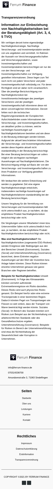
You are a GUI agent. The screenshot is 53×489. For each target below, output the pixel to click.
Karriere (26, 414)
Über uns (26, 403)
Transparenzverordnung (26, 460)
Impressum (26, 443)
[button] (50, 4)
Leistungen (26, 409)
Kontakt (26, 420)
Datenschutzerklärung (26, 449)
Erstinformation (26, 454)
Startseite (26, 398)
